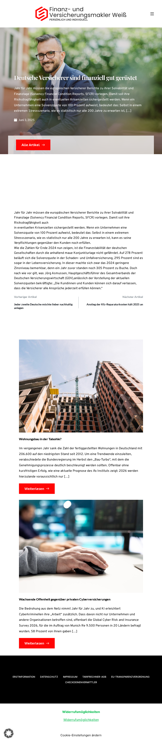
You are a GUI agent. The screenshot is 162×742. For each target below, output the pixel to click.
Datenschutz (49, 676)
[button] (8, 733)
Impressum (70, 676)
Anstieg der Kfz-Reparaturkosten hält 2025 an (115, 304)
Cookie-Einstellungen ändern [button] (81, 735)
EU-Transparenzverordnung (130, 676)
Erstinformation (24, 676)
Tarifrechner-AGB (94, 676)
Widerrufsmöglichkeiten (81, 720)
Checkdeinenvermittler (81, 682)
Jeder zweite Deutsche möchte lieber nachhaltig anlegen (43, 306)
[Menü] (152, 14)
